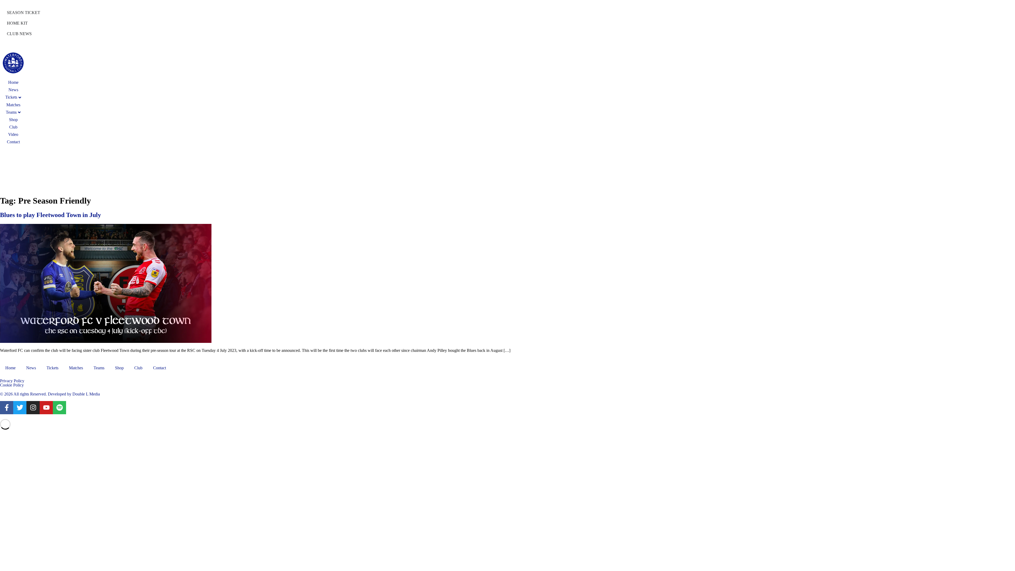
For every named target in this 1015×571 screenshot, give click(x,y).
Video (13, 134)
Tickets (52, 368)
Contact (13, 142)
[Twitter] (19, 407)
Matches (13, 105)
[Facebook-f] (6, 407)
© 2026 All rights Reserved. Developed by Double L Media (50, 394)
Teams (11, 112)
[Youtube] (46, 407)
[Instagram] (33, 407)
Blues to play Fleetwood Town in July (50, 214)
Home (13, 82)
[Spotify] (59, 407)
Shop (13, 119)
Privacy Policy (12, 381)
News (13, 90)
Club (13, 127)
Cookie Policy (12, 385)
